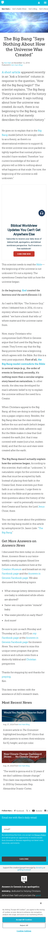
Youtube (39, 811)
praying (6, 676)
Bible (39, 264)
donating (39, 868)
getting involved (23, 870)
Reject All (24, 925)
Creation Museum (12, 569)
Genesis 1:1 (34, 294)
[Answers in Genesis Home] (8, 3)
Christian (31, 659)
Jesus (41, 506)
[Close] (41, 903)
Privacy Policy (40, 835)
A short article (11, 72)
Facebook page (10, 573)
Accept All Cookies (24, 920)
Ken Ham (5, 9)
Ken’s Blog (33, 9)
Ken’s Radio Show (19, 9)
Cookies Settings (24, 931)
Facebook (20, 811)
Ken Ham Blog (16, 65)
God (24, 290)
